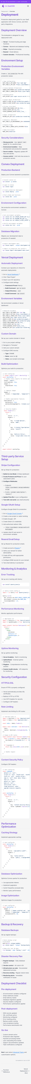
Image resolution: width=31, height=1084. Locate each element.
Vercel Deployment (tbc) (24, 1071)
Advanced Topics (18, 1052)
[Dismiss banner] (29, 1)
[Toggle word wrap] (27, 81)
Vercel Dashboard (12, 274)
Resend (17, 548)
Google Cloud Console (14, 513)
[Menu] (28, 6)
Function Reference (6, 1071)
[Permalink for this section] (28, 30)
